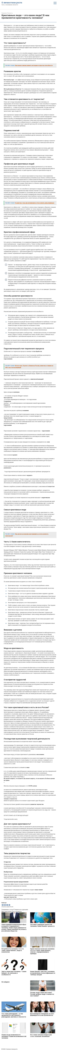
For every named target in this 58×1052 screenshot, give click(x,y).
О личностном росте (12, 2)
